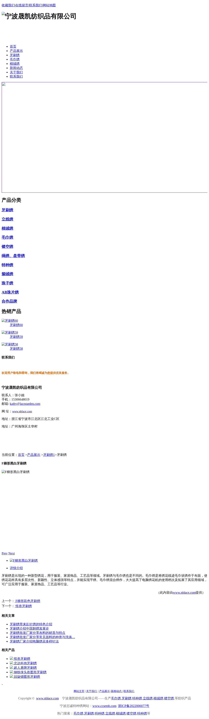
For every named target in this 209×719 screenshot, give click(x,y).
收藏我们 (8, 5)
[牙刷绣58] (10, 344)
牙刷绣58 (16, 348)
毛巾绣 (7, 237)
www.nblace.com (22, 411)
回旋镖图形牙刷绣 (26, 676)
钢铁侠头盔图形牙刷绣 (30, 672)
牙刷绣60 (16, 325)
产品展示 (33, 454)
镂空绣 (7, 246)
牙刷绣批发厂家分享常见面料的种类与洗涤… (42, 637)
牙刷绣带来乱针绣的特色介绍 (31, 624)
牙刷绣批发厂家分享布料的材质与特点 (37, 632)
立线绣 (7, 219)
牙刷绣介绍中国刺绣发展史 (29, 628)
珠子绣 (7, 283)
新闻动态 (116, 691)
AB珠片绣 (10, 292)
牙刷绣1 (49, 454)
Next (11, 553)
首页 (21, 454)
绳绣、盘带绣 (13, 256)
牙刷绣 (7, 210)
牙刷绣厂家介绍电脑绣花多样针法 (34, 641)
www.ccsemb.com (104, 706)
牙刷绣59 (16, 336)
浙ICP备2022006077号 (133, 706)
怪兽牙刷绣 (23, 606)
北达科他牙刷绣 (25, 663)
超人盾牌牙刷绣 (25, 667)
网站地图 (49, 5)
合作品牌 (9, 301)
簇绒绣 (7, 274)
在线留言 (21, 5)
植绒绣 (7, 228)
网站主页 (79, 691)
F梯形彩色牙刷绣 (27, 601)
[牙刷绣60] (10, 320)
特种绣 (7, 265)
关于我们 (91, 691)
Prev (5, 553)
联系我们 (35, 5)
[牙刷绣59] (10, 332)
